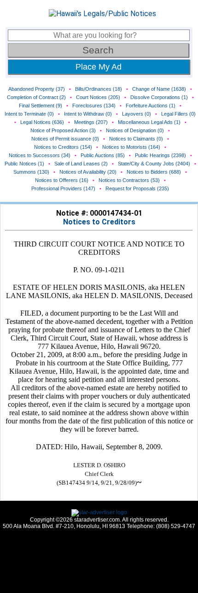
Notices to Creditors (99, 221)
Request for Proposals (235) (137, 188)
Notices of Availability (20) (87, 172)
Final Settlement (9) (40, 105)
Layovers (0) (136, 114)
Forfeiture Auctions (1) (150, 105)
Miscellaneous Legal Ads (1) (149, 122)
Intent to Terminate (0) (29, 114)
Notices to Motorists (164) (131, 147)
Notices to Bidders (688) (154, 172)
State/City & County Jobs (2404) (154, 163)
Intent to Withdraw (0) (88, 114)
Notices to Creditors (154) (63, 147)
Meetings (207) (91, 122)
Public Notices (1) (24, 163)
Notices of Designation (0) (135, 130)
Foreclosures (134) (94, 105)
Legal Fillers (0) (178, 114)
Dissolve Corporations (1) (159, 97)
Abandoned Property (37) (36, 89)
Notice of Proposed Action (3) (63, 130)
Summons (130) (31, 172)
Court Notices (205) (98, 97)
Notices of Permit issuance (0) (65, 138)
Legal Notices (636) (42, 122)
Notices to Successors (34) (39, 155)
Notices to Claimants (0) (136, 138)
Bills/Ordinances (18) (98, 89)
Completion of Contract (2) (36, 97)
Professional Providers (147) (63, 188)
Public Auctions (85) (103, 155)
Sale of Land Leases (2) (81, 163)
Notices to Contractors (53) (129, 180)
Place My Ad (99, 66)
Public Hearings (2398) (160, 155)
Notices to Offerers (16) (61, 180)
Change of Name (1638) (159, 89)
